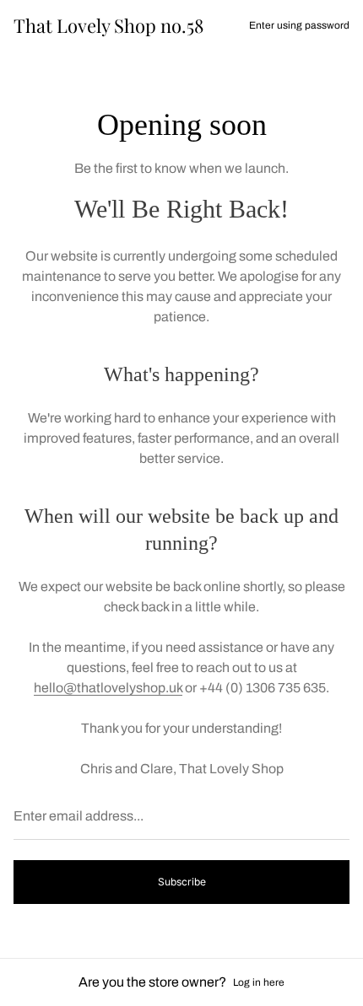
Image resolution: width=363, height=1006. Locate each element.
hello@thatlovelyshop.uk (108, 688)
